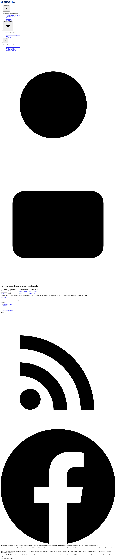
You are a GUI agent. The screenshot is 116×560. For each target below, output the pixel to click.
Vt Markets (8, 37)
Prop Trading (8, 19)
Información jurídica (7, 304)
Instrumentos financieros (11, 50)
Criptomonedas (9, 20)
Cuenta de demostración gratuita (13, 35)
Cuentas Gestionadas (10, 17)
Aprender (5, 38)
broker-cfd (3, 297)
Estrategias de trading (10, 49)
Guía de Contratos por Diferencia (13, 47)
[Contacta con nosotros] (58, 281)
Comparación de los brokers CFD (13, 15)
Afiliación (5, 305)
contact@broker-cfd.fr (8, 310)
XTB (7, 36)
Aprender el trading (10, 48)
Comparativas (6, 5)
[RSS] (58, 428)
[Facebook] (58, 543)
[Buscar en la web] (58, 166)
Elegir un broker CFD (10, 16)
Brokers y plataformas (8, 21)
